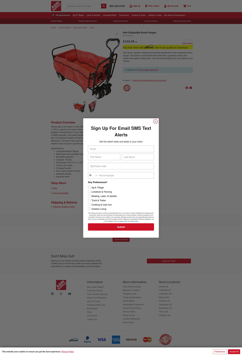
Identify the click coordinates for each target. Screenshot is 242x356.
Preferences (220, 351)
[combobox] (93, 175)
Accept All (234, 351)
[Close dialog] (155, 121)
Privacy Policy (68, 351)
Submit (121, 227)
